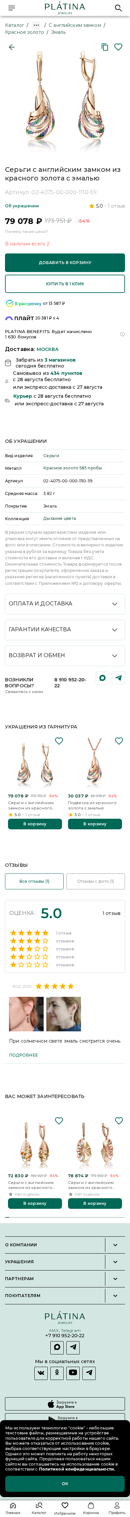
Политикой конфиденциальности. (76, 1469)
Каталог (14, 25)
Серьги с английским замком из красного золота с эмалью (31, 805)
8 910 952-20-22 (70, 683)
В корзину (34, 823)
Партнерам (19, 1278)
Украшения (19, 1262)
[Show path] (36, 25)
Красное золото (24, 32)
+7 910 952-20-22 (64, 1336)
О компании (21, 1245)
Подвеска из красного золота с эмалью (92, 805)
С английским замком (75, 25)
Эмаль (58, 32)
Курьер (22, 396)
